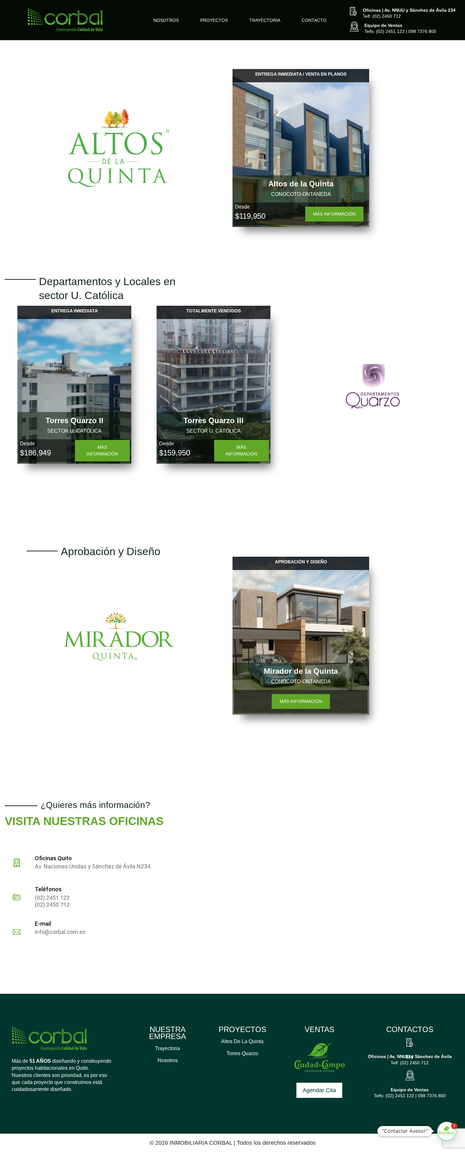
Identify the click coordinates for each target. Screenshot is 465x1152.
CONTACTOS (409, 1029)
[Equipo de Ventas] (354, 27)
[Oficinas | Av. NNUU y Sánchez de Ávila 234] (353, 12)
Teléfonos (48, 889)
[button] (446, 1133)
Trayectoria (167, 1048)
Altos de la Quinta (242, 1041)
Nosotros (168, 1060)
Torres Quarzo (242, 1053)
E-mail (43, 923)
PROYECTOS (242, 1029)
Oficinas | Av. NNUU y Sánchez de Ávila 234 (409, 10)
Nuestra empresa (167, 1033)
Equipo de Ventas (383, 25)
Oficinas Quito (53, 858)
